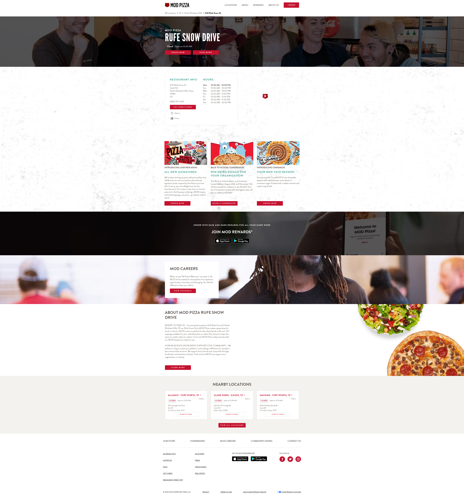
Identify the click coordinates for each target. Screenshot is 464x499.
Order (291, 5)
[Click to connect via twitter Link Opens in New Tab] (290, 459)
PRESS (197, 460)
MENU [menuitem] (245, 5)
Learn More (178, 367)
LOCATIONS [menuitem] (231, 5)
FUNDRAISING (197, 441)
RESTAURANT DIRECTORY (173, 480)
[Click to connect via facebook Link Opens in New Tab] (282, 459)
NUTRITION (167, 460)
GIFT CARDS (167, 473)
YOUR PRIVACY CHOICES (289, 492)
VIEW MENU (205, 52)
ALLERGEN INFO (169, 454)
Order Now (177, 203)
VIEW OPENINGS (183, 291)
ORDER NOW (178, 52)
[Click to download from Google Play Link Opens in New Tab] (241, 240)
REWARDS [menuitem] (258, 5)
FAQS (165, 467)
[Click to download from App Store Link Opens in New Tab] (223, 240)
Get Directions (181, 106)
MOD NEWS (199, 454)
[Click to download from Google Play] (259, 458)
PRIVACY (205, 492)
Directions (182, 413)
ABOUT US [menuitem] (273, 5)
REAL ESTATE (200, 473)
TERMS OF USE (226, 492)
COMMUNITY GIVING (261, 441)
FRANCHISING (200, 467)
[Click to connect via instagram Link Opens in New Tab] (298, 459)
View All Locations (232, 425)
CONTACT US (294, 441)
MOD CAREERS (228, 441)
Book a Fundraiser (224, 203)
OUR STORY (169, 441)
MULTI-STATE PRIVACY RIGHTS (254, 492)
